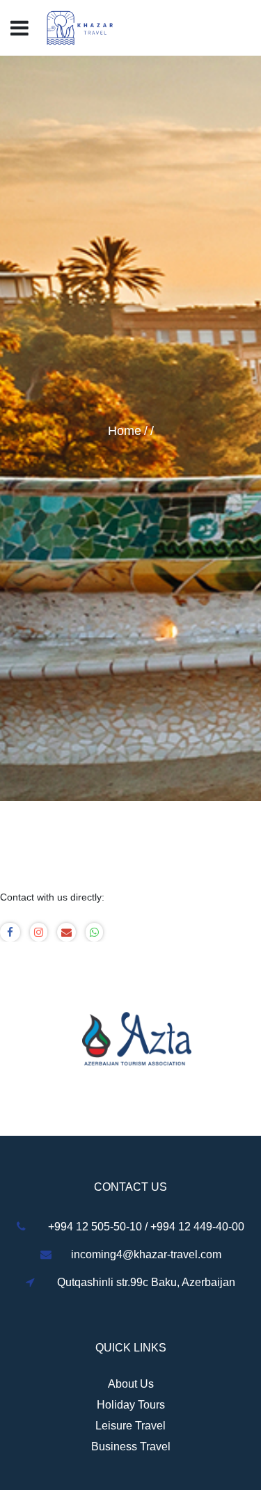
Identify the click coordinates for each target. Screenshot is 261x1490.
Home (124, 431)
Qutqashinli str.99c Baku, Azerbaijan (146, 1282)
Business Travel (131, 1446)
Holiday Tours (131, 1405)
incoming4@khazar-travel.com (146, 1254)
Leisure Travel (130, 1426)
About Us (131, 1384)
